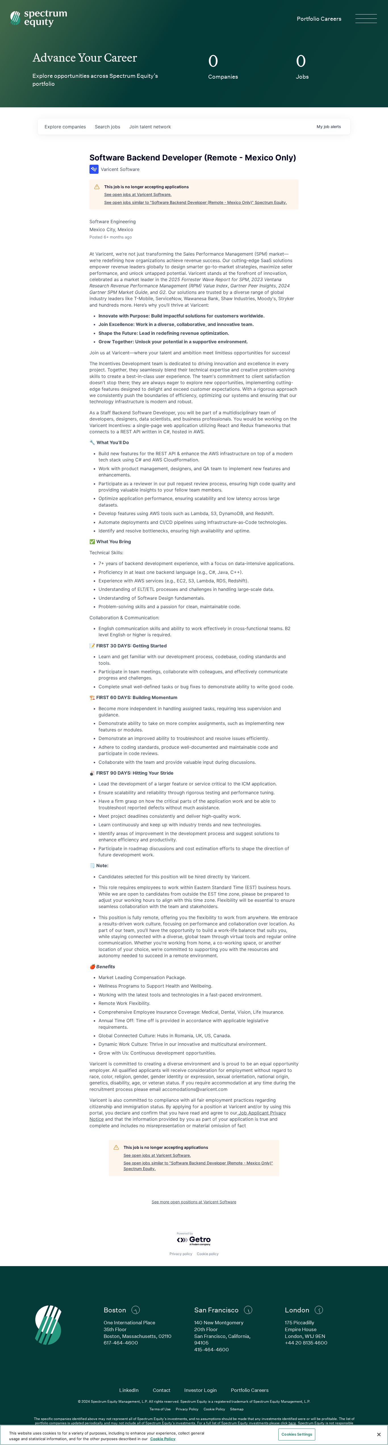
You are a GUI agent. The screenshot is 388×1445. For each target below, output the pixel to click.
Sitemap (236, 1409)
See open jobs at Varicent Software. (138, 194)
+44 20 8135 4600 (306, 1342)
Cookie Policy (214, 1409)
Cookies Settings (296, 1434)
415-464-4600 (211, 1349)
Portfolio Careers (319, 18)
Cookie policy (208, 1254)
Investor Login (200, 1390)
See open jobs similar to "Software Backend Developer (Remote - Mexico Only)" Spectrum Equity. (195, 202)
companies (65, 126)
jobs (107, 126)
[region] (194, 1435)
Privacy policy (181, 1254)
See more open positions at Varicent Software (194, 1201)
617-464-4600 (121, 1342)
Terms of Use (160, 1409)
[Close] (379, 1434)
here (292, 1423)
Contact (161, 1390)
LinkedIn (129, 1390)
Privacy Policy (187, 1409)
